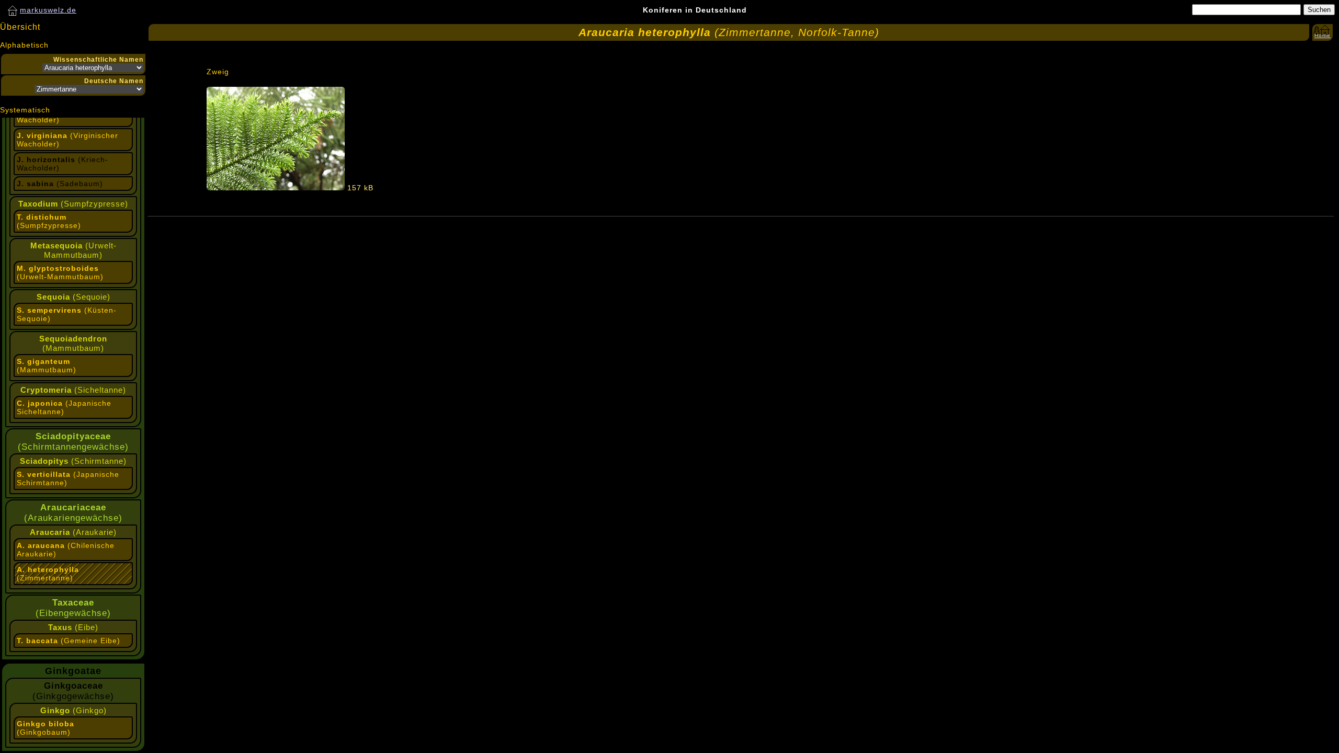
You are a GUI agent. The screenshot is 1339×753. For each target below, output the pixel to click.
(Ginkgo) (73, 710)
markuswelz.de (48, 10)
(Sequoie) (73, 296)
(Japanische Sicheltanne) (64, 407)
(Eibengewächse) (73, 608)
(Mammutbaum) (73, 343)
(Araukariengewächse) (73, 513)
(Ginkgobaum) (45, 728)
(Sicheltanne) (73, 389)
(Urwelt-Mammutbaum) (73, 250)
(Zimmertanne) (48, 573)
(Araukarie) (73, 532)
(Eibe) (73, 627)
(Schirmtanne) (73, 461)
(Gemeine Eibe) (68, 640)
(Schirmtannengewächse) (73, 441)
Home (1322, 35)
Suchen (1319, 10)
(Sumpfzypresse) (73, 203)
